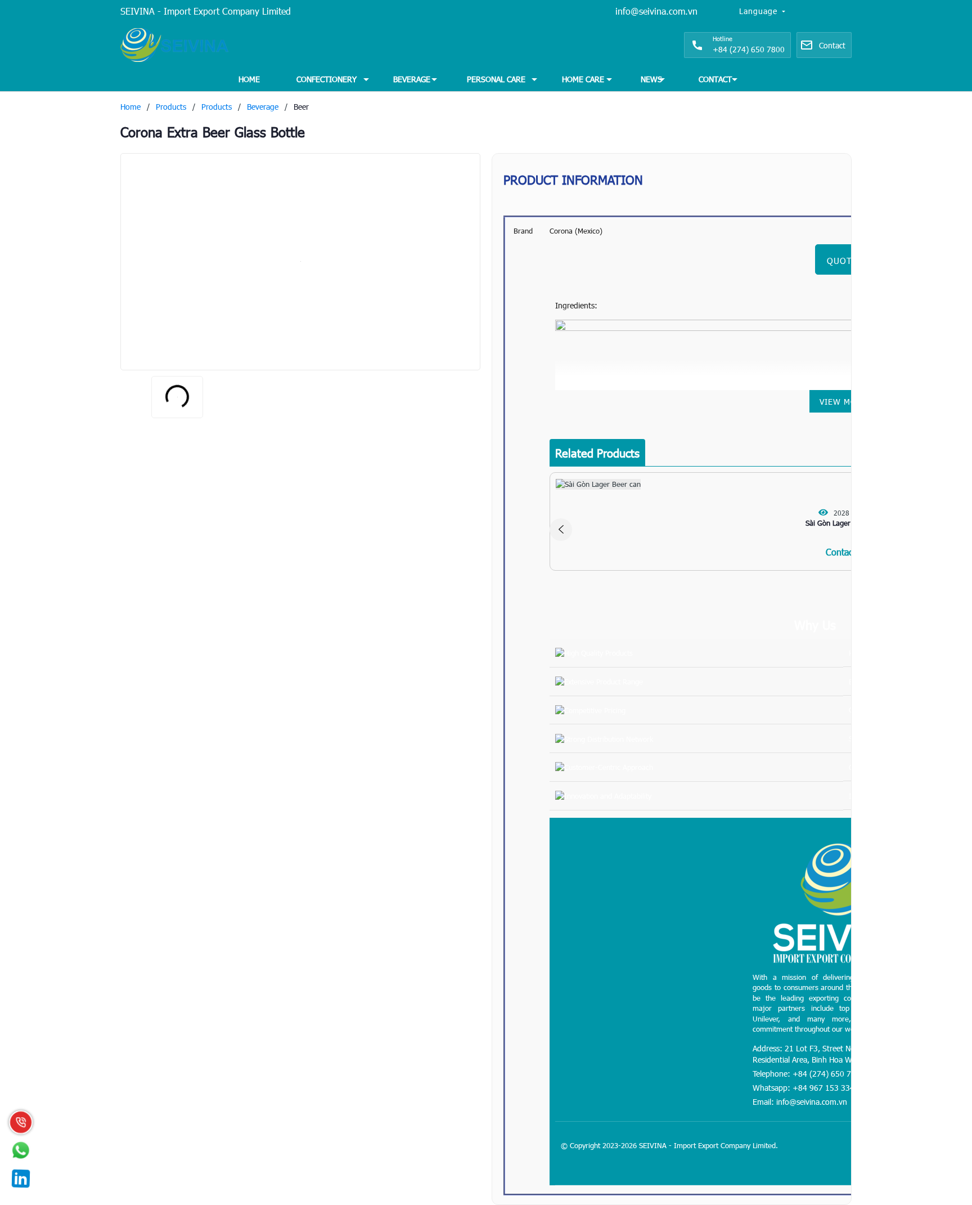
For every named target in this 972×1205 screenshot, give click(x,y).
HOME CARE (583, 79)
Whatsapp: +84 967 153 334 (803, 1087)
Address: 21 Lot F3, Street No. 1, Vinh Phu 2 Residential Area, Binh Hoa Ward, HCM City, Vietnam (841, 1054)
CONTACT (715, 79)
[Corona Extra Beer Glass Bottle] (300, 262)
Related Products (597, 452)
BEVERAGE (411, 79)
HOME (249, 79)
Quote (842, 260)
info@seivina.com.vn (656, 11)
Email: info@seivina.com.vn (800, 1101)
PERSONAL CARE (496, 79)
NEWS (651, 79)
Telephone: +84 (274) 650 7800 (809, 1073)
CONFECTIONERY (326, 79)
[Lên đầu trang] (938, 1126)
